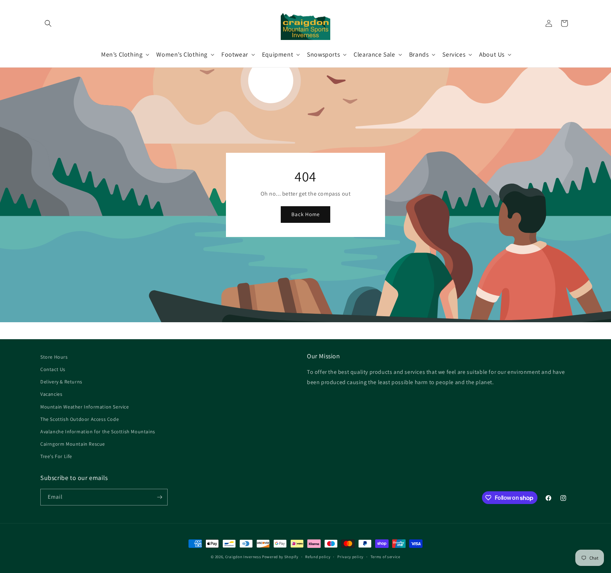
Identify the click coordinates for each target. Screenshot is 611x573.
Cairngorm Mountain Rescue (72, 444)
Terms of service (385, 556)
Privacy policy (350, 556)
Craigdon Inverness (243, 556)
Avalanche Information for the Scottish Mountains (97, 431)
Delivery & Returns (61, 381)
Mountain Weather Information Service (84, 407)
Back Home (305, 214)
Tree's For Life (56, 456)
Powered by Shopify (280, 556)
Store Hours (54, 357)
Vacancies (51, 394)
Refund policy (317, 556)
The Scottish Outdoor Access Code (79, 419)
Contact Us (52, 369)
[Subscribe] (159, 497)
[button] (48, 23)
